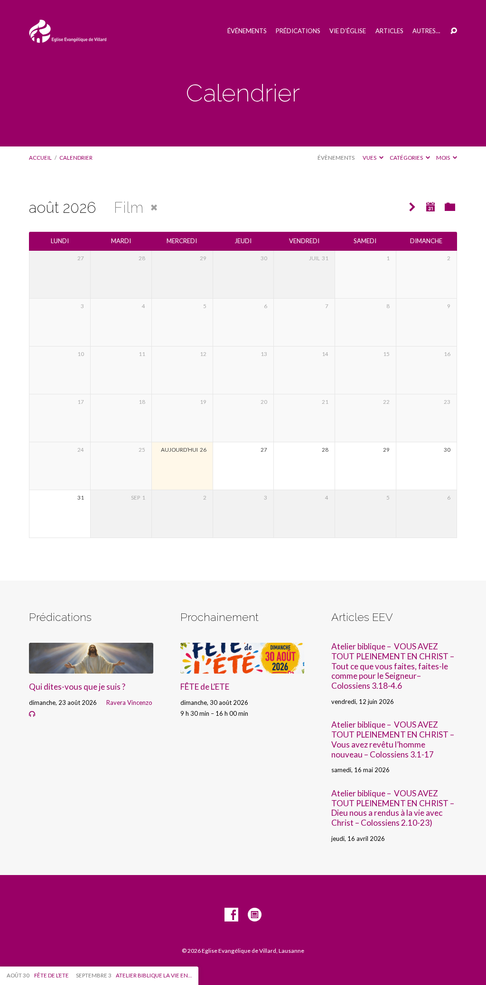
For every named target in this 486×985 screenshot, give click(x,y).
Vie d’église (347, 31)
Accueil (40, 158)
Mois (443, 158)
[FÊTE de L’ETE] (242, 667)
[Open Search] (453, 31)
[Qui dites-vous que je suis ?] (91, 667)
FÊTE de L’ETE (204, 687)
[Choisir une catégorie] (450, 206)
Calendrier (76, 158)
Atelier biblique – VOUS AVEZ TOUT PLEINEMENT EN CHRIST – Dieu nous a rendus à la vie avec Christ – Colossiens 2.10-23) (392, 808)
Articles (389, 31)
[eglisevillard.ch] (255, 915)
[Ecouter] (32, 714)
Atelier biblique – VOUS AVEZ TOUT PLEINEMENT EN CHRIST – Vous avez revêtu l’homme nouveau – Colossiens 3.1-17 (392, 739)
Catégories (407, 158)
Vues (370, 158)
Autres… (426, 31)
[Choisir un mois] (430, 206)
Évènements (336, 158)
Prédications (298, 31)
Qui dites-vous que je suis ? (77, 687)
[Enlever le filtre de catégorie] (154, 208)
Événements (247, 31)
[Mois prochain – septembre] (412, 207)
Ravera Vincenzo (129, 702)
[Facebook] (231, 915)
